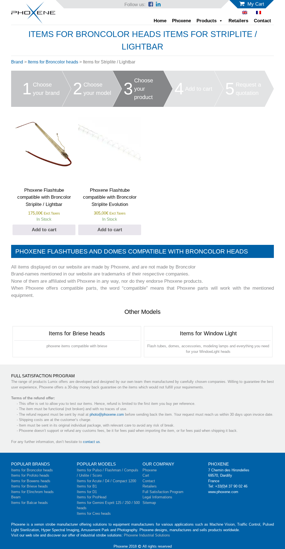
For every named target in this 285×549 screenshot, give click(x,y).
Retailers (238, 20)
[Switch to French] (258, 12)
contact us (91, 442)
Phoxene (181, 20)
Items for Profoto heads (30, 475)
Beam (16, 497)
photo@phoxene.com (107, 414)
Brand (17, 62)
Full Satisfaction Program (162, 492)
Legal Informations (157, 497)
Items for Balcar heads (29, 503)
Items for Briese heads (29, 486)
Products (206, 20)
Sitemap (149, 503)
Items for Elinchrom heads (32, 492)
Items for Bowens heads (30, 481)
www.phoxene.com (223, 492)
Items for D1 (87, 492)
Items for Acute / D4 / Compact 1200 (106, 481)
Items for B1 (87, 486)
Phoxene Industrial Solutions (147, 535)
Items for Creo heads (94, 513)
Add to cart (44, 229)
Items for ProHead (91, 497)
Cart (145, 475)
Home (160, 20)
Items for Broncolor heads (53, 62)
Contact (262, 20)
